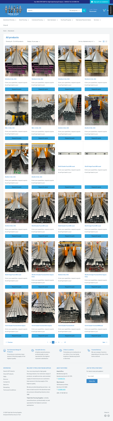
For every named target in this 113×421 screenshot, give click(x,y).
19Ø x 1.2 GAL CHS (36, 128)
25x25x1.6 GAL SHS (37, 177)
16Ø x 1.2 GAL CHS (10, 128)
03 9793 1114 (61, 378)
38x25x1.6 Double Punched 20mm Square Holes (43, 275)
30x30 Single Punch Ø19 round (93, 166)
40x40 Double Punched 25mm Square (42, 325)
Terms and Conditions (9, 390)
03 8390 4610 (61, 389)
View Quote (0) (110, 10)
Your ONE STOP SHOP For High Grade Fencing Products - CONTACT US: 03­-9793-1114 (56, 1)
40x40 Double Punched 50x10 (66, 325)
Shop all (5, 25)
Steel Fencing (23, 20)
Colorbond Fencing (37, 20)
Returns (5, 379)
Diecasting (6, 387)
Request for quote (16, 89)
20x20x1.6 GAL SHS (90, 128)
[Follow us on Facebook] (105, 416)
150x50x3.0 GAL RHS (90, 79)
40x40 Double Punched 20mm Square (15, 325)
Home (4, 31)
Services (96, 20)
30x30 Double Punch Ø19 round (66, 166)
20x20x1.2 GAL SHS (63, 128)
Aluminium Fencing (8, 20)
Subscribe (92, 381)
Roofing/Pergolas (66, 20)
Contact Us (6, 382)
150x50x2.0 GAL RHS (64, 79)
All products (11, 31)
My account (92, 11)
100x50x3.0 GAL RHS (37, 79)
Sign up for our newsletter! (101, 1)
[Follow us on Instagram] (108, 416)
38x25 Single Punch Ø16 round (93, 226)
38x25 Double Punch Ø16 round (40, 226)
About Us (6, 384)
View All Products (8, 374)
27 (65, 342)
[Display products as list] (106, 41)
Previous (10, 342)
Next (104, 342)
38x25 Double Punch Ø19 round (66, 226)
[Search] (84, 10)
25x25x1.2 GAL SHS (10, 177)
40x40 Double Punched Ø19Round (94, 325)
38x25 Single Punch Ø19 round (13, 274)
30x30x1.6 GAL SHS (10, 226)
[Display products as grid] (103, 41)
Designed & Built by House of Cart (12, 414)
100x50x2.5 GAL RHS (10, 79)
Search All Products (9, 371)
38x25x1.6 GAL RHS (63, 274)
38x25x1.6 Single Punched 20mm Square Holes (95, 275)
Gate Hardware (51, 20)
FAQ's (4, 376)
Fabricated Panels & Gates (83, 20)
